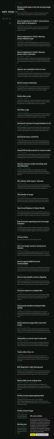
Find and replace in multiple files (30, 290)
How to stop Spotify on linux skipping (31, 277)
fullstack (20, 71)
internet (20, 382)
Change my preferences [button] (42, 434)
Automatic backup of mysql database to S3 (34, 123)
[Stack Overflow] (10, 18)
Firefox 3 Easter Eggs (25, 411)
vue (31, 71)
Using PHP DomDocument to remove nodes (34, 150)
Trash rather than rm (25, 352)
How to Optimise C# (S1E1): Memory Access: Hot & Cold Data (31, 53)
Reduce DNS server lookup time (29, 380)
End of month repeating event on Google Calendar (33, 222)
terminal (26, 250)
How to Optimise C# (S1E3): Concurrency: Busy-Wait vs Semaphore (33, 22)
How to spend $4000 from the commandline (28, 262)
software (26, 340)
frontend (26, 71)
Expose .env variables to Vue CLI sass (31, 69)
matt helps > (9, 12)
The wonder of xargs (25, 194)
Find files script (23, 110)
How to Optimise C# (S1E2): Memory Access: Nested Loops (31, 37)
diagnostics (32, 369)
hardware (26, 369)
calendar (20, 225)
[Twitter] (3, 18)
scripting (24, 11)
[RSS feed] (10, 23)
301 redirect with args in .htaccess (30, 181)
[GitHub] (6, 18)
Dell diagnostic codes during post (30, 367)
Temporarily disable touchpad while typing (31, 307)
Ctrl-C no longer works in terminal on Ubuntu (31, 247)
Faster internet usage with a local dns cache (31, 324)
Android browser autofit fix (28, 137)
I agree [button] (32, 434)
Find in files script (24, 96)
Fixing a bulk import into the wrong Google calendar (34, 8)
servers (25, 265)
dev (18, 11)
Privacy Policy (22, 237)
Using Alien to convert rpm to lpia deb (31, 338)
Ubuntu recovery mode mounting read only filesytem (32, 165)
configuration (27, 168)
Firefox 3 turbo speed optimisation (30, 395)
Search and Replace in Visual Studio (31, 208)
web (22, 139)
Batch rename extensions (27, 83)
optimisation (28, 25)
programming (20, 25)
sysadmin (26, 85)
